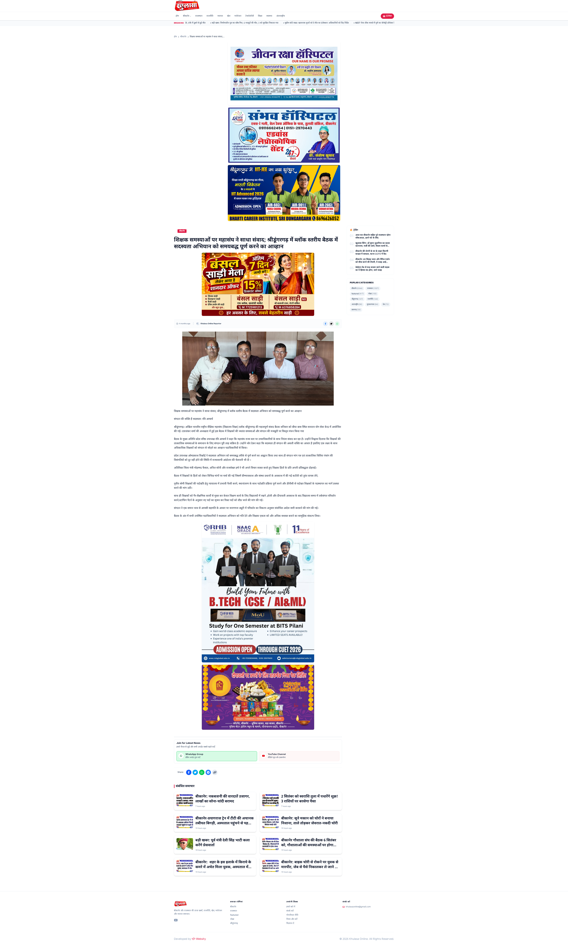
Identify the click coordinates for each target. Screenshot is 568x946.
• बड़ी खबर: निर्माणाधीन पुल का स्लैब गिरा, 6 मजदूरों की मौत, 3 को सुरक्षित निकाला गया (226, 23)
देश (386, 304)
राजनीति (209, 16)
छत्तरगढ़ (356, 310)
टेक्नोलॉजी (249, 16)
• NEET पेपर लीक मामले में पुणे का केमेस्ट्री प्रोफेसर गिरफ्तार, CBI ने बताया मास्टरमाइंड (369, 23)
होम (177, 16)
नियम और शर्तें (291, 919)
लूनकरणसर (372, 304)
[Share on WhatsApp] (337, 323)
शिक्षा (260, 16)
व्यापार (220, 16)
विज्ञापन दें (290, 923)
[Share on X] (331, 323)
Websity (200, 939)
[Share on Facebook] (325, 323)
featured (358, 294)
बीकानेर (186, 16)
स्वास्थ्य (269, 16)
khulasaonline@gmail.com (358, 906)
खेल (228, 16)
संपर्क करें (290, 911)
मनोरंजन (237, 16)
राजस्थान (198, 16)
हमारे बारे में (290, 906)
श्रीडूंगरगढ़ (357, 299)
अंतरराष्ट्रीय (280, 16)
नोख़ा (372, 294)
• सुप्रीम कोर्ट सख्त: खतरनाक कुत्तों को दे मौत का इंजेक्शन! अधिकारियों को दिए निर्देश (298, 23)
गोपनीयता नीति (292, 915)
